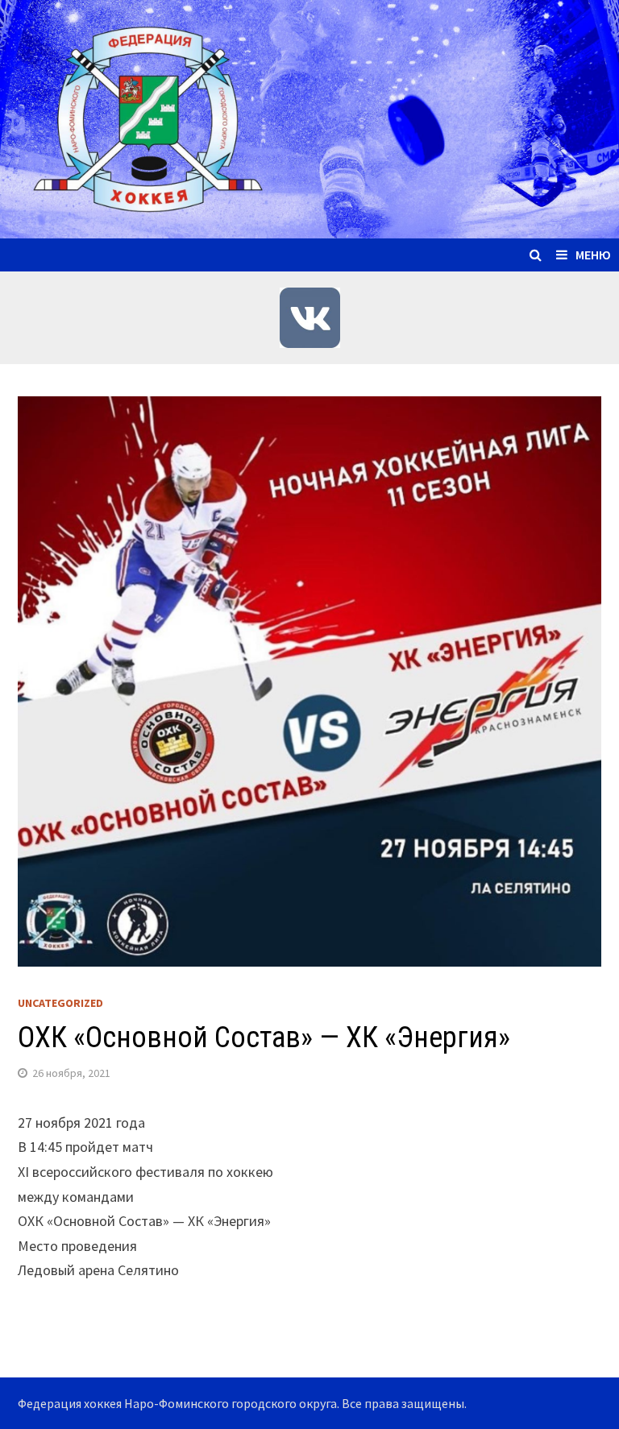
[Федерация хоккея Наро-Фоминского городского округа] (309, 117)
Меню (593, 254)
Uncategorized (60, 1003)
